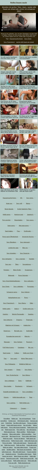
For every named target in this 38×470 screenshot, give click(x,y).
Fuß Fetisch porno (8, 347)
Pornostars (30, 286)
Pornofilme (7, 418)
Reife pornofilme (26, 434)
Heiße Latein (7, 308)
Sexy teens (29, 198)
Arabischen (27, 325)
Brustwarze (19, 386)
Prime (26, 297)
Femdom (6, 270)
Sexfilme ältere (11, 449)
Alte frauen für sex (15, 436)
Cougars (23, 408)
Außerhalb (29, 331)
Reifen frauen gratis (17, 440)
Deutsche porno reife (12, 458)
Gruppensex (29, 270)
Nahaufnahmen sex (14, 297)
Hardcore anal (18, 214)
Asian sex (9, 203)
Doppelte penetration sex (11, 392)
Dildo (31, 303)
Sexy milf (19, 203)
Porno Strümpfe (23, 275)
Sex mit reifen (27, 425)
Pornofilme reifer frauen (24, 454)
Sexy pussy (30, 220)
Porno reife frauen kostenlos (17, 427)
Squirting (31, 314)
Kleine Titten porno (27, 358)
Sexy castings (11, 403)
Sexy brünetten (11, 253)
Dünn (20, 380)
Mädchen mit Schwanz (13, 325)
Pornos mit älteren (19, 438)
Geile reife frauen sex (31, 440)
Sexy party (13, 358)
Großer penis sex (28, 308)
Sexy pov (8, 264)
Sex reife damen (31, 429)
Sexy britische (8, 320)
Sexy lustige (8, 386)
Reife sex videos (8, 447)
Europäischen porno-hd (13, 336)
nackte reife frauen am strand (25, 42)
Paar (30, 397)
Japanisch (30, 214)
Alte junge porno (24, 225)
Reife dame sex (31, 438)
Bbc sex (31, 347)
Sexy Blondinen (11, 242)
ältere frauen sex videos (21, 456)
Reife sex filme (20, 445)
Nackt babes (9, 231)
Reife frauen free (10, 429)
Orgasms (19, 320)
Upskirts (5, 314)
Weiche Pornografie (18, 314)
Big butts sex (18, 331)
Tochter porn (12, 421)
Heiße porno (7, 214)
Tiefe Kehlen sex (24, 403)
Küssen (6, 397)
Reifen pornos (5, 440)
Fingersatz (29, 320)
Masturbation (18, 220)
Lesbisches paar (13, 248)
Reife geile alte (32, 460)
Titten (17, 264)
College (16, 353)
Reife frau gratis (7, 438)
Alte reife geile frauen (19, 452)
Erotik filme (9, 423)
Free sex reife (12, 463)
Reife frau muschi (9, 445)
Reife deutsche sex (9, 432)
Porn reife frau (21, 429)
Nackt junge (7, 353)
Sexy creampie (20, 259)
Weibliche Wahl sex (25, 364)
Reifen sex (15, 418)
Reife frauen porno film (27, 458)
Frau (18, 231)
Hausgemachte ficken (16, 39)
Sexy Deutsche (25, 253)
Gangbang (21, 347)
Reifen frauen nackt (18, 3)
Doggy (19, 369)
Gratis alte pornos (32, 445)
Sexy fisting (28, 369)
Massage (7, 342)
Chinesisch (13, 408)
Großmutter (27, 231)
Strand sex (7, 331)
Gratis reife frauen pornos (14, 425)
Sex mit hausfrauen (25, 418)
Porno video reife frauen (29, 436)
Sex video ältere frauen (21, 447)
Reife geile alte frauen (19, 443)
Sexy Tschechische (12, 375)
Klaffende (29, 380)
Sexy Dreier (27, 39)
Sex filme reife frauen (19, 423)
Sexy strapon (8, 369)
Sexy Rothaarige (10, 364)
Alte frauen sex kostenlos (24, 449)
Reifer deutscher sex (24, 463)
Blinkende (11, 275)
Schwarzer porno (12, 292)
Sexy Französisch (9, 42)
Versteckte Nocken (28, 236)
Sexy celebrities (18, 286)
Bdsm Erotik (17, 270)
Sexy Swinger (18, 342)
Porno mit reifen (7, 443)
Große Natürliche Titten (24, 209)
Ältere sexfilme (21, 432)
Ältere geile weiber (14, 434)
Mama (28, 203)
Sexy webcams (29, 281)
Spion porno (11, 225)
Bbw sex (25, 248)
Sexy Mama (22, 303)
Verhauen (29, 386)
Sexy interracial (25, 242)
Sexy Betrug (26, 375)
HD (21, 198)
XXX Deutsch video (23, 421)
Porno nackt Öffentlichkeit (10, 236)
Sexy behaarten (7, 259)
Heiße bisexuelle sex (19, 397)
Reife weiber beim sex (19, 460)
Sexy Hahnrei (25, 292)
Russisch (29, 342)
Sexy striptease (9, 380)
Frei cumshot (6, 220)
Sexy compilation (27, 392)
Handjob (31, 259)
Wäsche (27, 336)
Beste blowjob (9, 209)
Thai (5, 358)
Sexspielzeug (27, 264)
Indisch (16, 308)
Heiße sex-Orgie (28, 353)
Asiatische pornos (11, 454)
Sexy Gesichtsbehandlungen (11, 281)
